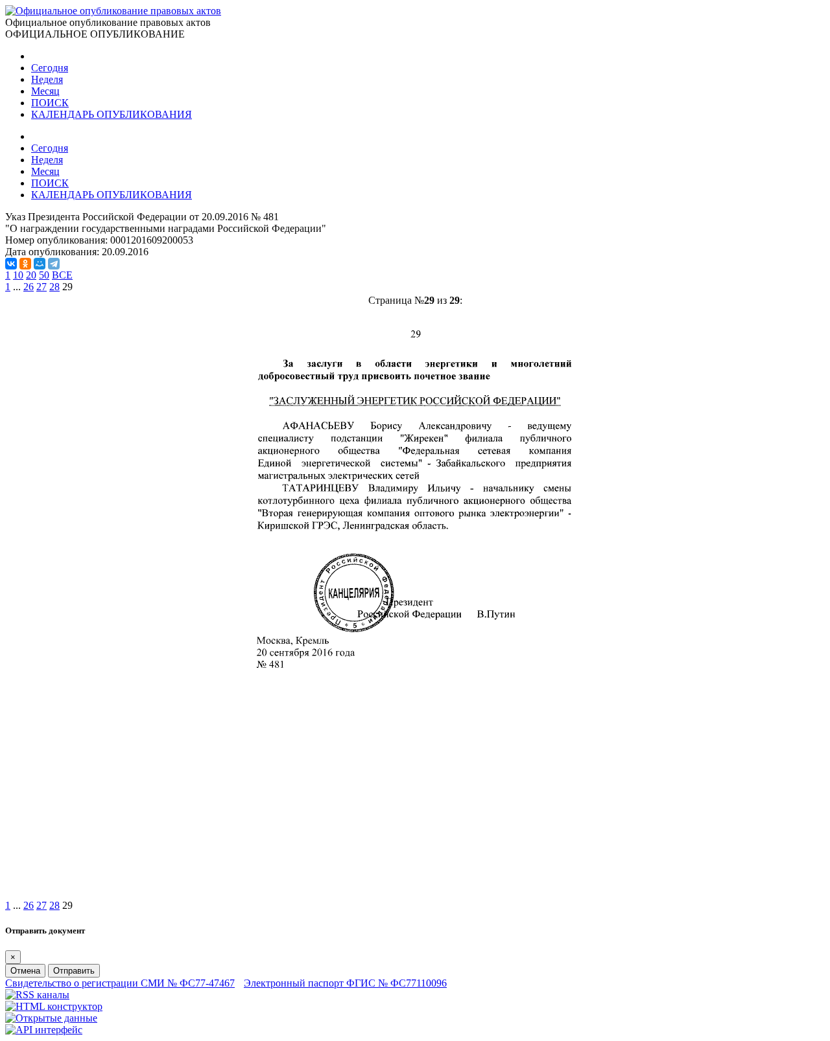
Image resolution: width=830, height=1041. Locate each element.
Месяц (45, 91)
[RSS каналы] (37, 994)
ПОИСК (50, 102)
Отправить (74, 971)
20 (31, 274)
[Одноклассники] (25, 263)
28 (54, 286)
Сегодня (49, 67)
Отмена (25, 971)
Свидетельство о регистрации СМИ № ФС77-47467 (120, 983)
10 (18, 274)
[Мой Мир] (39, 263)
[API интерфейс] (43, 1029)
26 (28, 286)
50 (44, 274)
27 (41, 286)
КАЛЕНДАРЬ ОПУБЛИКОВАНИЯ (111, 114)
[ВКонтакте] (11, 263)
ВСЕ (62, 274)
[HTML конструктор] (53, 1006)
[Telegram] (54, 263)
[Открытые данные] (51, 1018)
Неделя (47, 79)
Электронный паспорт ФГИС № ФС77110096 (345, 983)
